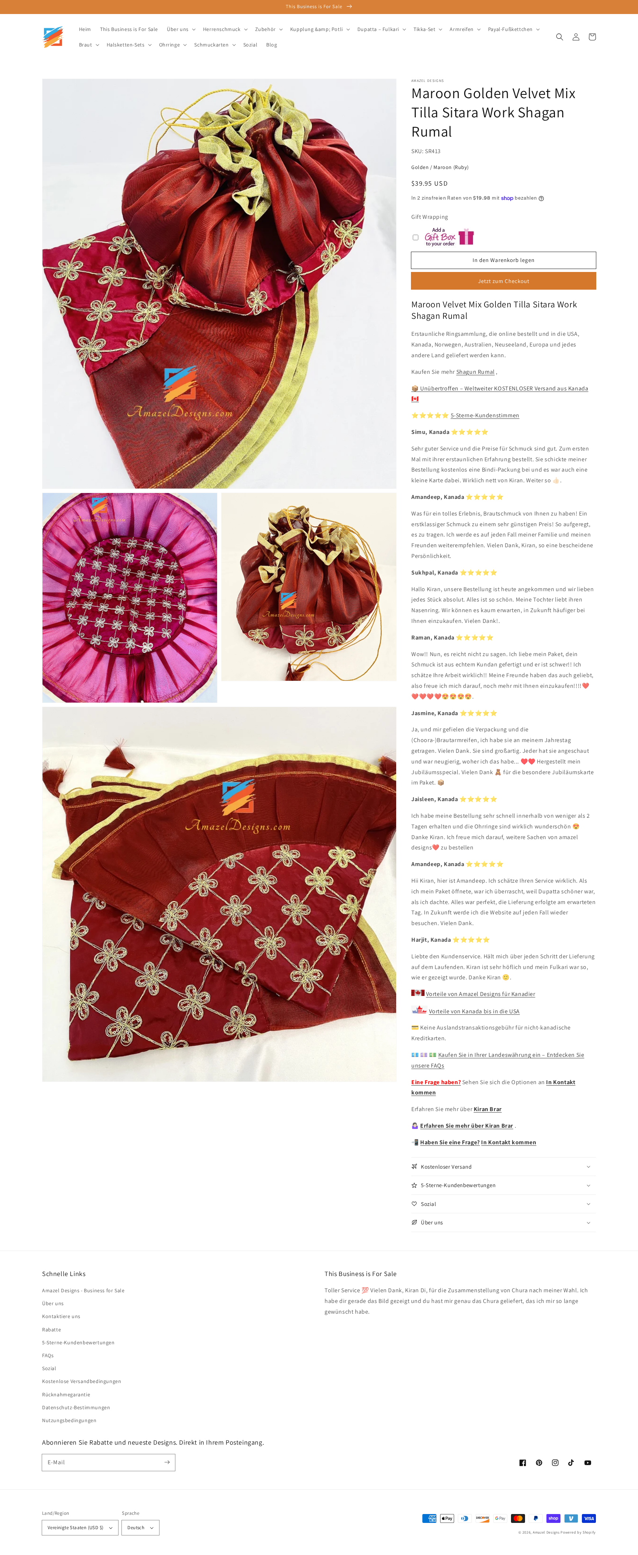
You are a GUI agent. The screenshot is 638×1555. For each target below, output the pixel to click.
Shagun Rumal (475, 372)
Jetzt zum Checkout (503, 281)
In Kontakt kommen (508, 1142)
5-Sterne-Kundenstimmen (485, 415)
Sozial (49, 1368)
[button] (560, 37)
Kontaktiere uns (61, 1316)
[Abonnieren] (167, 1462)
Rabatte (51, 1329)
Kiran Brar (488, 1109)
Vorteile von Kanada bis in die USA (474, 1011)
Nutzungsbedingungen (69, 1420)
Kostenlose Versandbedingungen (81, 1381)
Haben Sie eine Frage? (450, 1142)
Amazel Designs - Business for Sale (83, 1290)
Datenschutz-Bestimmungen (76, 1407)
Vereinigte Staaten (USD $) (75, 1527)
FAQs (48, 1355)
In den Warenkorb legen (504, 259)
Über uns (53, 1303)
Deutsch (135, 1527)
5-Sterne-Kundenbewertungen (78, 1342)
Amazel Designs (546, 1532)
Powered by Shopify (578, 1532)
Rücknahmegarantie (66, 1394)
